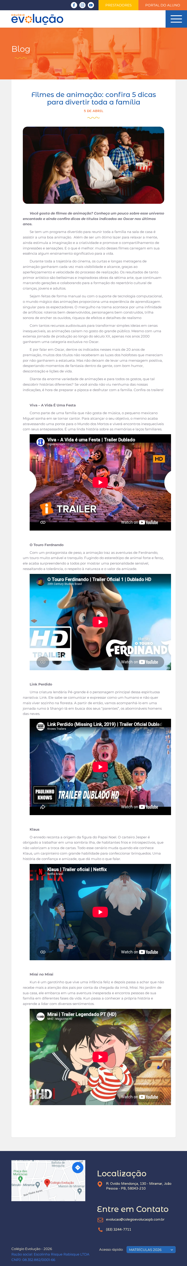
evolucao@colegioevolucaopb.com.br (135, 1219)
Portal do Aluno (162, 5)
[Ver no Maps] (50, 1180)
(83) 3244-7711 (118, 1229)
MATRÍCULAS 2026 (145, 1250)
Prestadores (118, 5)
